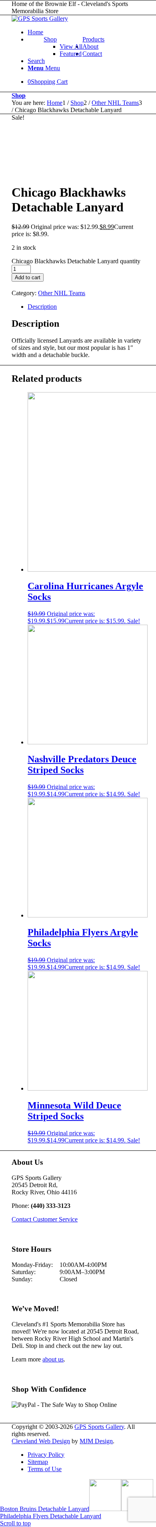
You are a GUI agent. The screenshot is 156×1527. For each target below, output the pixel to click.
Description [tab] (42, 306)
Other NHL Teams (61, 293)
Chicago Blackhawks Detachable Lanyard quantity (76, 261)
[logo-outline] (40, 18)
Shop (50, 39)
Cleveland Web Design (41, 1441)
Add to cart (27, 277)
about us (53, 1359)
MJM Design (96, 1441)
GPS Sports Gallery (99, 1426)
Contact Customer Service (45, 1219)
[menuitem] (86, 32)
